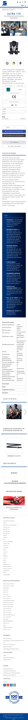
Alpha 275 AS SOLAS (8, 602)
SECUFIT (5, 535)
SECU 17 (5, 572)
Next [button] (25, 412)
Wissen (4, 114)
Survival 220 (6, 531)
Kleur (4, 109)
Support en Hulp (7, 638)
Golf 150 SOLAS (7, 610)
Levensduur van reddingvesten (11, 673)
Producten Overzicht (9, 521)
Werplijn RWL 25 (7, 566)
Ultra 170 (5, 545)
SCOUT (5, 523)
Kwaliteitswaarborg (8, 657)
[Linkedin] (11, 684)
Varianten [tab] (5, 393)
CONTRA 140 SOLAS (7, 627)
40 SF (4, 625)
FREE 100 (5, 556)
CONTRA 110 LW (7, 629)
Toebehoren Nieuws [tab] (8, 390)
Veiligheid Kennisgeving (9, 670)
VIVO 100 (5, 552)
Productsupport (7, 646)
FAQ (4, 642)
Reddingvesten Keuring (9, 675)
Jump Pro (5, 547)
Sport (6, 8)
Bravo (4, 562)
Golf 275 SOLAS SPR (8, 606)
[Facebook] (4, 684)
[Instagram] (14, 684)
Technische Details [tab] (8, 322)
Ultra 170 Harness (8, 541)
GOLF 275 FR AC (7, 596)
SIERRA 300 (5, 588)
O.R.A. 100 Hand (7, 617)
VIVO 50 (5, 558)
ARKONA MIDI (6, 543)
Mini (4, 539)
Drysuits (5, 619)
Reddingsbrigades (8, 621)
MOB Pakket (6, 570)
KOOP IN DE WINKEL (15, 146)
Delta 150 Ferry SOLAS (9, 614)
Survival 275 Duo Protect (10, 525)
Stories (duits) (7, 659)
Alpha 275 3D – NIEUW (8, 586)
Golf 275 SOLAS (7, 608)
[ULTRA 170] (20, 63)
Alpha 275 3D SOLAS (8, 604)
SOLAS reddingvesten (9, 600)
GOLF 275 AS (6, 598)
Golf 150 (5, 594)
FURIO (4, 554)
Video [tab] (4, 387)
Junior (5, 537)
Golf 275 (5, 592)
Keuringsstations (8, 668)
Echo (4, 560)
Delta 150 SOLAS (7, 612)
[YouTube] (8, 684)
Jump (4, 549)
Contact (5, 681)
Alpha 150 (5, 590)
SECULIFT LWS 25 (7, 568)
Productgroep (12, 8)
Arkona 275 (6, 529)
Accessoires (6, 574)
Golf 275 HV (6, 623)
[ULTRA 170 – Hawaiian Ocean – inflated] (14, 63)
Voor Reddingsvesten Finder (10, 648)
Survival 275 (6, 527)
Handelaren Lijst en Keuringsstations (13, 640)
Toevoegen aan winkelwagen (15, 131)
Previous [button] (3, 412)
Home (3, 8)
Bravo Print (6, 564)
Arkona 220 (6, 533)
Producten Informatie (9, 644)
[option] (14, 411)
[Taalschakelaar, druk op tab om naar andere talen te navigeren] (25, 2)
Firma (4, 655)
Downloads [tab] (5, 384)
